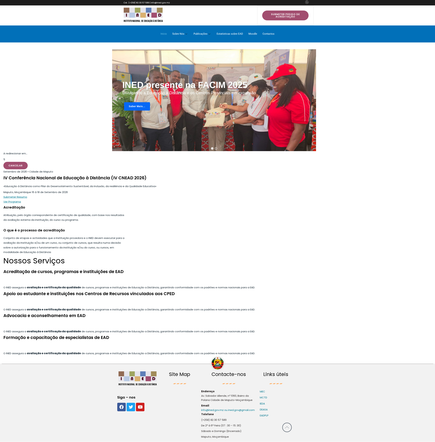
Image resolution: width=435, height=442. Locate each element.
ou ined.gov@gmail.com (239, 410)
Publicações (200, 33)
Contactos (268, 33)
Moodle (252, 33)
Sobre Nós (178, 33)
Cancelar (15, 165)
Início (164, 33)
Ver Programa (12, 201)
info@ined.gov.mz (212, 410)
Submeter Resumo (15, 197)
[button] (212, 148)
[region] (214, 100)
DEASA (264, 409)
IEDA (262, 403)
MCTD (263, 397)
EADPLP (264, 415)
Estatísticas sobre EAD (230, 33)
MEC (262, 391)
